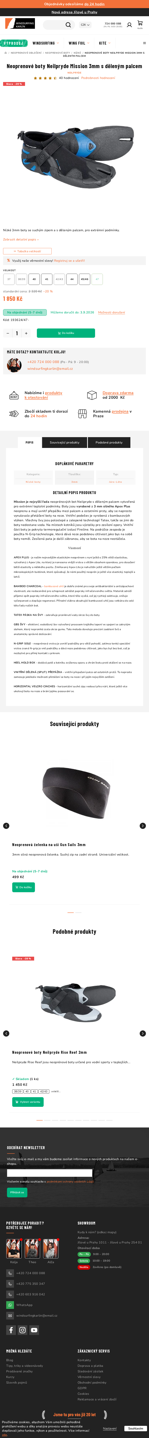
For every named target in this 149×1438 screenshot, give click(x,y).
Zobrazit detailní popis (19, 236)
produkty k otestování (42, 392)
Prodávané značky (19, 1368)
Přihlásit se (17, 1189)
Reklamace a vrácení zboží (95, 1396)
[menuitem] (14, 43)
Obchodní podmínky (90, 1380)
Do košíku (68, 330)
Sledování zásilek (89, 1368)
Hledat (65, 25)
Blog (9, 1357)
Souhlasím (132, 1428)
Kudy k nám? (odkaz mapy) (95, 1229)
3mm (73, 479)
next (140, 823)
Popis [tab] (28, 439)
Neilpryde (73, 72)
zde (4, 1435)
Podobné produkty (107, 440)
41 (34, 1088)
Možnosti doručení (111, 309)
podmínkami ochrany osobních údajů (70, 1179)
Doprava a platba (89, 1363)
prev (6, 823)
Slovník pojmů (16, 1380)
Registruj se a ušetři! (69, 258)
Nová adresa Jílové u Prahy (73, 12)
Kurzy (10, 1374)
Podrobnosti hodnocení (96, 78)
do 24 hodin (93, 4)
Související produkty (63, 440)
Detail (28, 1099)
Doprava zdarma (116, 390)
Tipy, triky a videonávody (24, 1363)
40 (27, 1088)
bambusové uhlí (52, 583)
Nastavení (107, 1428)
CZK (80, 25)
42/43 (44, 1088)
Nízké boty (31, 479)
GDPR (80, 1385)
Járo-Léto (114, 479)
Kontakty (82, 1357)
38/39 (17, 1088)
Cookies (82, 1391)
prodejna (118, 408)
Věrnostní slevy (87, 1374)
